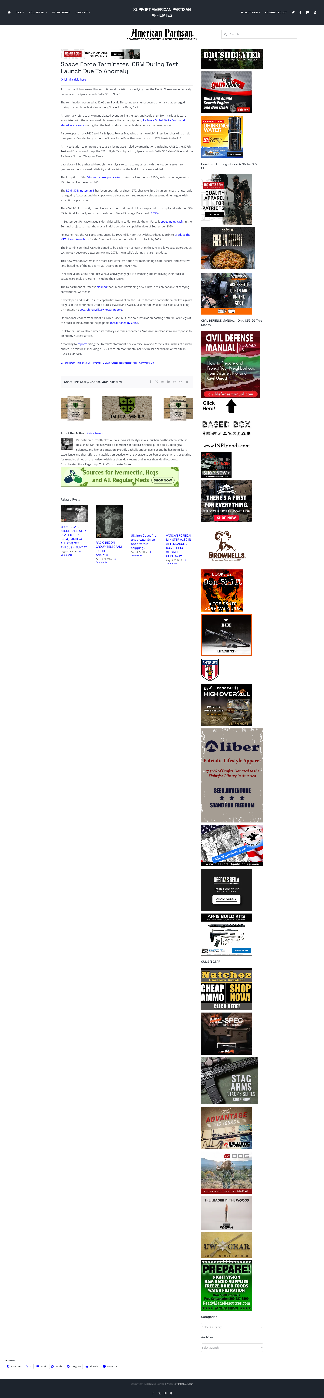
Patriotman (69, 362)
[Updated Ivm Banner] (120, 468)
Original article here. (74, 79)
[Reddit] (163, 381)
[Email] (181, 381)
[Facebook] (150, 381)
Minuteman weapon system (104, 177)
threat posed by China (124, 323)
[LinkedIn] (169, 381)
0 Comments (70, 553)
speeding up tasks (172, 221)
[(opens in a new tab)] (109, 507)
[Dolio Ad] (127, 397)
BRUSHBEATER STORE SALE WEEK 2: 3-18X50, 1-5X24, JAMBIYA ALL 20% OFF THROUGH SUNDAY (74, 537)
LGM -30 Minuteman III (80, 190)
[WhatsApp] (175, 381)
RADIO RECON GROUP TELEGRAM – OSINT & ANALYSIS (109, 549)
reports (82, 344)
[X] (157, 381)
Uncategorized (130, 362)
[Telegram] (187, 381)
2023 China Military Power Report (101, 310)
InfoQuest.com (185, 1383)
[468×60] (100, 50)
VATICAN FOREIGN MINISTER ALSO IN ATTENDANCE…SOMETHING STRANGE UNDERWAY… (178, 546)
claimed (102, 287)
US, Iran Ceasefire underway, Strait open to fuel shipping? (144, 542)
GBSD (154, 213)
